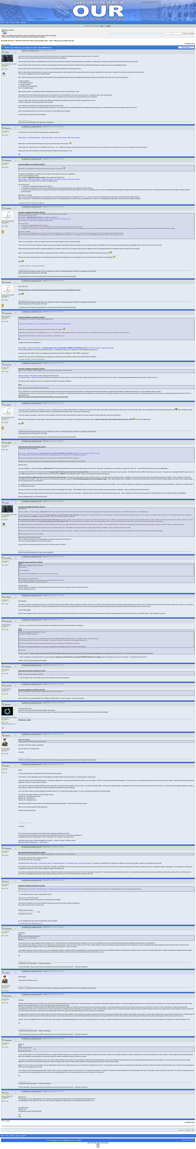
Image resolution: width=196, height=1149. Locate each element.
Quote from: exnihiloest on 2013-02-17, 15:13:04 (31, 689)
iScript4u (79, 1140)
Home (2, 22)
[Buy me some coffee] (4, 75)
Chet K (7, 1093)
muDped (7, 735)
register (108, 26)
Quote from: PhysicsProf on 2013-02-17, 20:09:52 (31, 852)
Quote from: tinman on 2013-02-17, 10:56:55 (30, 562)
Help (7, 22)
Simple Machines (105, 1142)
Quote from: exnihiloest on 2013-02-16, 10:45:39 (31, 212)
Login (17, 22)
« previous (187, 43)
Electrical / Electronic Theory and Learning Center (32, 41)
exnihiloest (8, 160)
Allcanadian (8, 928)
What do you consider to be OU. (64, 41)
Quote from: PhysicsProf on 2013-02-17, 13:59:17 (31, 670)
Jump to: (181, 1130)
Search (12, 22)
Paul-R (7, 881)
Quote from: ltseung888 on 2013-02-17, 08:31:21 (31, 506)
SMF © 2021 (97, 1142)
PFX (65, 1140)
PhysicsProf (8, 313)
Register (23, 22)
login (101, 26)
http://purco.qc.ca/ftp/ (24, 720)
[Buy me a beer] (3, 233)
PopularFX (54, 1140)
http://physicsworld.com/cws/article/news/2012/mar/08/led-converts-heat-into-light (43, 397)
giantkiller (7, 704)
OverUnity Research (7, 41)
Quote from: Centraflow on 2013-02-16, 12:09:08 (31, 368)
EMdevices (8, 128)
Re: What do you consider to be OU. (32, 126)
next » (193, 43)
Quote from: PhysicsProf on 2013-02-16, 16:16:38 (31, 446)
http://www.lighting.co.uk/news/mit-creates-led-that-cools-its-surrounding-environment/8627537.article (49, 290)
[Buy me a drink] (3, 730)
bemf (51, 41)
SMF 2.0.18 (90, 1142)
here (28, 610)
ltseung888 (8, 442)
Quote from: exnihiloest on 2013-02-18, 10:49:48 (31, 885)
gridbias (7, 766)
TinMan (7, 52)
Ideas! (68, 1140)
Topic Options (185, 47)
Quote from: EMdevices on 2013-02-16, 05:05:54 (31, 164)
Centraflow (8, 208)
